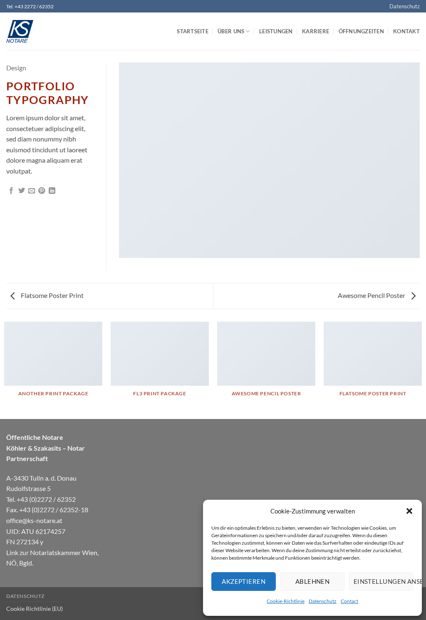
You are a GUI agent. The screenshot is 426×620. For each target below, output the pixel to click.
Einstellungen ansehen (384, 581)
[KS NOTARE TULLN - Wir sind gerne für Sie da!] (47, 31)
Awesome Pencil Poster (372, 295)
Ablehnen (312, 581)
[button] (409, 511)
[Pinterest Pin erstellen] (41, 191)
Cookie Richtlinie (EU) (34, 608)
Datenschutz (323, 601)
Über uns (231, 31)
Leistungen (276, 31)
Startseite (192, 31)
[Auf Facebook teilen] (11, 191)
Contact (349, 601)
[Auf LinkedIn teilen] (52, 191)
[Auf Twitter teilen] (21, 191)
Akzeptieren (243, 581)
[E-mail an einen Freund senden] (31, 191)
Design (16, 68)
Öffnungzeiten (361, 31)
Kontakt (406, 31)
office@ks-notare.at (34, 520)
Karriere (315, 31)
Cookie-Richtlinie (286, 601)
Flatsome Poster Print (52, 295)
